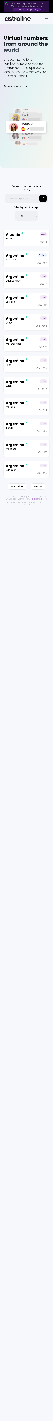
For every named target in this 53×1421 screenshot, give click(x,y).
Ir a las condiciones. (38, 499)
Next (36, 486)
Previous (19, 486)
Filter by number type (26, 207)
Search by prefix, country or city (26, 187)
